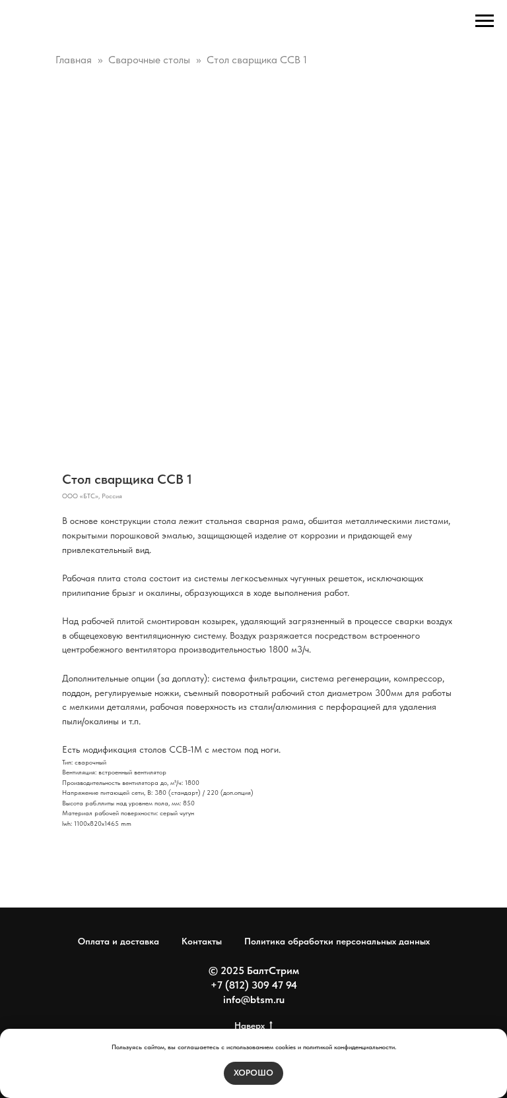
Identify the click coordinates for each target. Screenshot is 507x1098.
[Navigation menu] (484, 21)
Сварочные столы (149, 59)
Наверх (249, 1025)
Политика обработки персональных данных (337, 941)
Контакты (202, 941)
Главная (73, 59)
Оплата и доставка (118, 941)
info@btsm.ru (254, 999)
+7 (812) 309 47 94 (254, 985)
